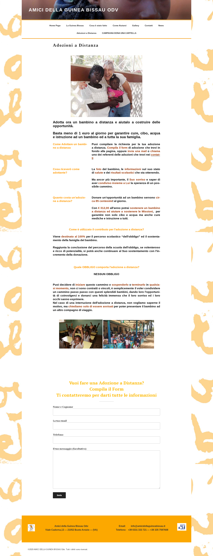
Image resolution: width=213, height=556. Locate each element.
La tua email (60, 420)
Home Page (55, 25)
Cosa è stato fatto (98, 25)
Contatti (149, 25)
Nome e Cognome (63, 406)
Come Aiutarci (119, 25)
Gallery (135, 25)
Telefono (58, 434)
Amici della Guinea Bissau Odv (73, 9)
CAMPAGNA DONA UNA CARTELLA (119, 33)
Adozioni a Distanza (86, 33)
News (161, 25)
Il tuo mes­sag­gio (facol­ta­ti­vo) (69, 448)
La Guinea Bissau (75, 25)
